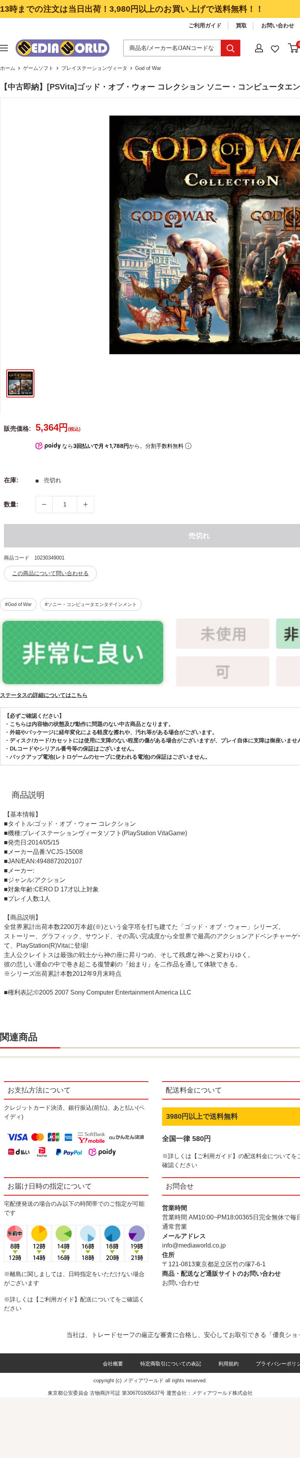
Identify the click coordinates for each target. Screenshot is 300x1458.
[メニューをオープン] (4, 48)
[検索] (230, 48)
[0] (293, 48)
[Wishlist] (275, 48)
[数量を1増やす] (85, 504)
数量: (11, 504)
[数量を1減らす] (44, 504)
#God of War (18, 604)
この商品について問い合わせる (50, 573)
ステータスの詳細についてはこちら (44, 695)
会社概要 (113, 1364)
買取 (241, 25)
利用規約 (228, 1364)
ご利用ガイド (205, 25)
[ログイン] (259, 48)
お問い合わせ (277, 25)
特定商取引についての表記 (170, 1364)
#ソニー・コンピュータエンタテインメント (91, 604)
